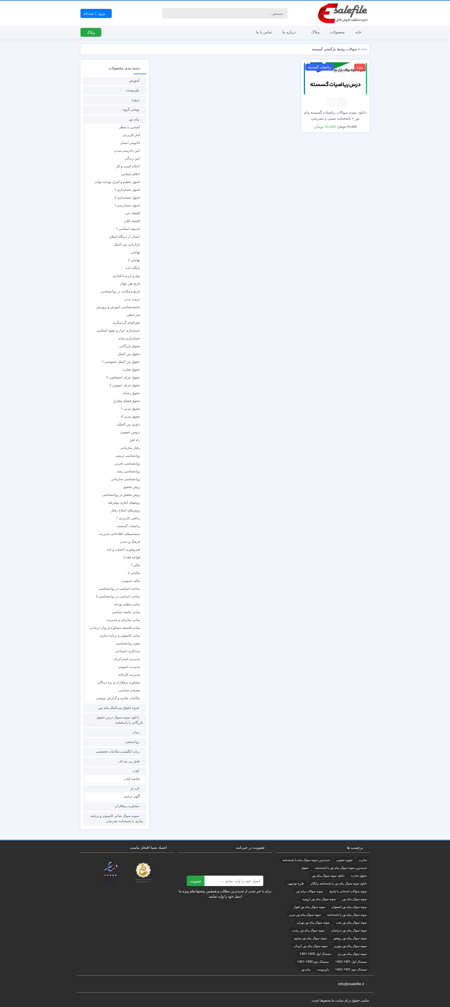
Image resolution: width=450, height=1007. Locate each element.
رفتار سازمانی (130, 447)
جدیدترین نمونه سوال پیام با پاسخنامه (306, 860)
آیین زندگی (132, 158)
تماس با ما (264, 31)
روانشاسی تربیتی (127, 455)
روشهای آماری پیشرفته (124, 502)
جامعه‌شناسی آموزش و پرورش (118, 306)
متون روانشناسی (128, 643)
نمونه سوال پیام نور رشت (308, 930)
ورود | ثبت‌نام (95, 13)
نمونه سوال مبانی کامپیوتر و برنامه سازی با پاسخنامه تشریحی (116, 818)
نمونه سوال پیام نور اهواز (309, 907)
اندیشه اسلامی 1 (128, 228)
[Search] (167, 13)
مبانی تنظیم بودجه (127, 604)
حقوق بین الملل (129, 353)
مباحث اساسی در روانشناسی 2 (118, 596)
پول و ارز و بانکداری (126, 275)
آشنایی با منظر (129, 127)
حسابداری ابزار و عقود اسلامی (118, 330)
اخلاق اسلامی (130, 174)
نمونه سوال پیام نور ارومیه (319, 899)
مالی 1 (135, 565)
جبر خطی (133, 314)
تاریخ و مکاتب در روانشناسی (120, 291)
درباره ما (289, 31)
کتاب (136, 770)
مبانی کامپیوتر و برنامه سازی (120, 635)
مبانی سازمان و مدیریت (123, 619)
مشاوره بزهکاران (127, 805)
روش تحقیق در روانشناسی (121, 494)
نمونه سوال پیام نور (354, 899)
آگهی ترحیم (132, 796)
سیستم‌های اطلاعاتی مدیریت (119, 533)
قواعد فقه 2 (131, 557)
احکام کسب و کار (128, 166)
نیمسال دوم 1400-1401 (313, 961)
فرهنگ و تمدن (130, 541)
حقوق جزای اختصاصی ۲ (123, 377)
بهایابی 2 (134, 260)
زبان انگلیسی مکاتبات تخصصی (117, 751)
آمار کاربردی (131, 134)
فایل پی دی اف (128, 761)
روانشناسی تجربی (127, 463)
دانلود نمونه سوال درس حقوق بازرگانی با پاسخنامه (120, 720)
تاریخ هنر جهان (130, 283)
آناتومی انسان (130, 142)
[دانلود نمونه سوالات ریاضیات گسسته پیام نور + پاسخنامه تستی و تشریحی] (335, 78)
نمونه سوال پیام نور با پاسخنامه (347, 914)
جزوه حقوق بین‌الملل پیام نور (118, 707)
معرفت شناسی (129, 690)
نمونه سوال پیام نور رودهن (350, 938)
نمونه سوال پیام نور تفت (351, 922)
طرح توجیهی (296, 883)
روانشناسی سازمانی (125, 479)
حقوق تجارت (131, 369)
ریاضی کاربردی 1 (128, 518)
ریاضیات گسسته (128, 525)
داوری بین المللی (128, 424)
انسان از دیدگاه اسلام (124, 236)
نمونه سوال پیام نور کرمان (311, 946)
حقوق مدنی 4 (130, 416)
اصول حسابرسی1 (127, 205)
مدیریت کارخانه (129, 674)
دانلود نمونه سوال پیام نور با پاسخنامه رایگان (338, 883)
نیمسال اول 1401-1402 (351, 961)
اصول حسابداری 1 (127, 189)
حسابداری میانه (129, 338)
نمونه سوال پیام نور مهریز (350, 946)
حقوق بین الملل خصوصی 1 (121, 361)
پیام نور (134, 119)
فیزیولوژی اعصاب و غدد (123, 549)
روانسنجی (132, 741)
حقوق (305, 867)
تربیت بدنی (132, 299)
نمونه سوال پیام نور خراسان (349, 930)
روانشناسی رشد (128, 471)
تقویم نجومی (344, 860)
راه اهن (134, 439)
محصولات (337, 31)
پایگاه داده (133, 267)
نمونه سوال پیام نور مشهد (310, 938)
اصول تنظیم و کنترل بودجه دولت (117, 181)
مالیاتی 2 (134, 572)
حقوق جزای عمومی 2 (124, 385)
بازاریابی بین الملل (127, 244)
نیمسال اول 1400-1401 (315, 953)
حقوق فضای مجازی (126, 400)
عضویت (195, 880)
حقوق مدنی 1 (130, 408)
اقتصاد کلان (132, 220)
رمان (135, 732)
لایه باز (134, 788)
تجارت (363, 860)
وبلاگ (315, 31)
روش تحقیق (131, 486)
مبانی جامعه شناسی (126, 611)
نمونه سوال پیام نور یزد (352, 953)
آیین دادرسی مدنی (127, 150)
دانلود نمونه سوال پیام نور (328, 875)
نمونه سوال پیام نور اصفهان (349, 907)
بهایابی (135, 252)
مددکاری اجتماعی (127, 651)
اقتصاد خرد (132, 213)
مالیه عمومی (131, 580)
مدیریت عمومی (129, 666)
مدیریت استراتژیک (127, 658)
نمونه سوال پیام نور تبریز (305, 914)
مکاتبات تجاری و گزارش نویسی (118, 697)
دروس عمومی (130, 432)
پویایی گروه (131, 109)
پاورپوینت (132, 90)
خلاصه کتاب (132, 778)
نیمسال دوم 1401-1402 (351, 969)
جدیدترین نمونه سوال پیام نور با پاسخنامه (341, 867)
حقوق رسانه (131, 392)
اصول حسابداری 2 (127, 197)
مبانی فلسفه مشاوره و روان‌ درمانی (115, 627)
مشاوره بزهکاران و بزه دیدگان (118, 682)
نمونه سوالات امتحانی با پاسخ (348, 891)
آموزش (134, 80)
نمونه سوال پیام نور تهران (313, 922)
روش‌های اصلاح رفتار (125, 510)
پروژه (135, 99)
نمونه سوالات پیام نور (309, 891)
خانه (358, 31)
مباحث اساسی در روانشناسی (119, 588)
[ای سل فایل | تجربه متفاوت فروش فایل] (343, 13)
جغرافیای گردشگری (126, 322)
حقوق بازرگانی (129, 346)
